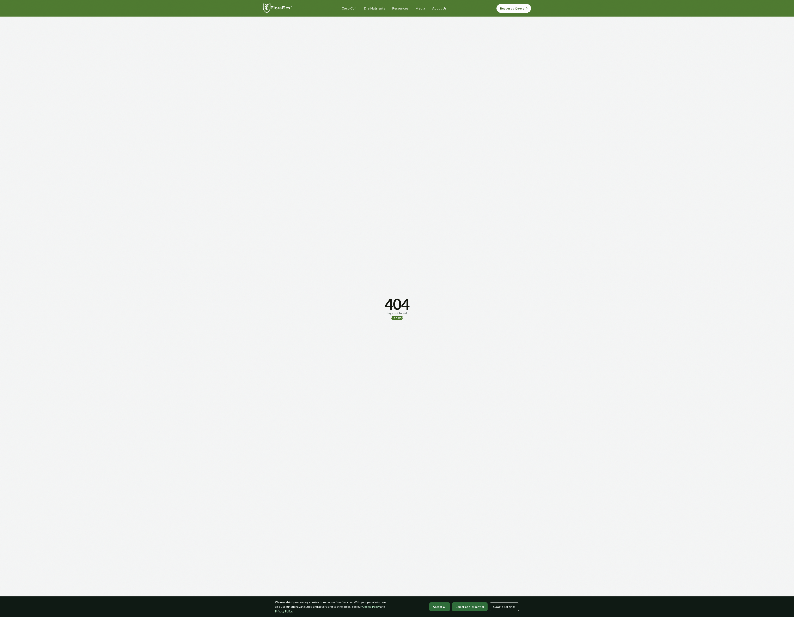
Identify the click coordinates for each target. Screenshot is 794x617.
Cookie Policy (371, 606)
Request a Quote (512, 8)
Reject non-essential (470, 607)
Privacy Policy (283, 611)
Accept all (439, 607)
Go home (397, 317)
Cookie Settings (504, 607)
